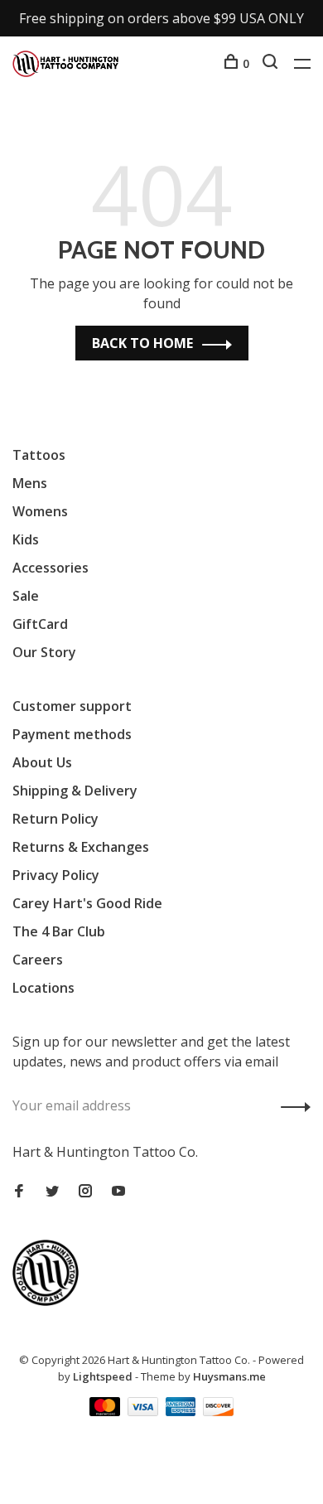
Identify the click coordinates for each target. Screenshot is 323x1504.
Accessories (50, 568)
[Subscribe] (291, 1105)
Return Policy (55, 819)
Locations (43, 988)
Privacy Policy (55, 875)
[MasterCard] (106, 1411)
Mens (29, 483)
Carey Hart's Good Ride (87, 903)
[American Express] (183, 1411)
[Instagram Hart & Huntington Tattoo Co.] (85, 1191)
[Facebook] (19, 1191)
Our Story (44, 652)
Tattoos (38, 455)
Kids (25, 539)
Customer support (72, 706)
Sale (25, 596)
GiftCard (40, 624)
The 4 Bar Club (58, 931)
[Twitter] (52, 1191)
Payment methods (72, 734)
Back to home (142, 343)
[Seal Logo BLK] (49, 1301)
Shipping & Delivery (74, 790)
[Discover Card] (218, 1411)
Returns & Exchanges (80, 847)
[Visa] (145, 1411)
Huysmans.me (229, 1376)
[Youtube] (118, 1191)
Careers (37, 959)
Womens (40, 511)
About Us (42, 762)
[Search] (272, 63)
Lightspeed (103, 1376)
